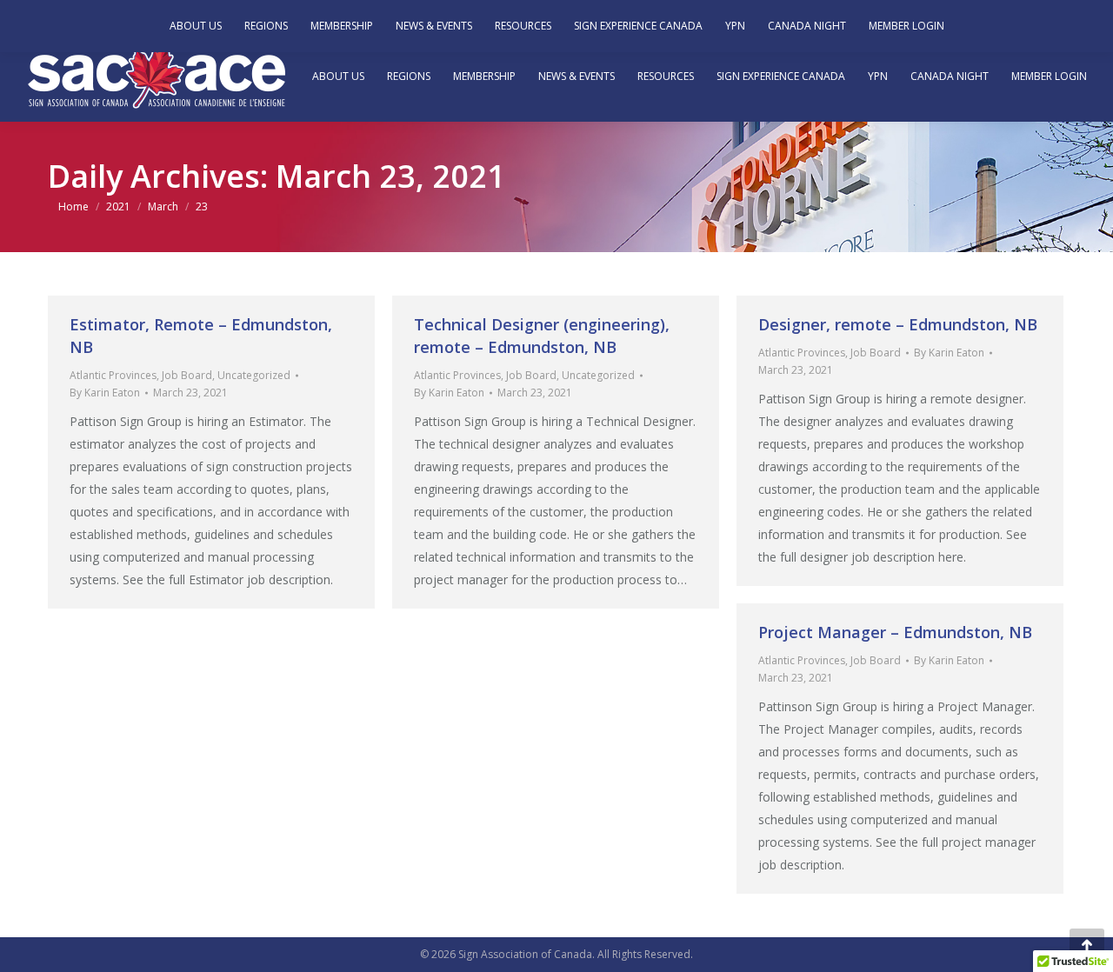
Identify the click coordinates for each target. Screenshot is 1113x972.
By (105, 392)
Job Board (187, 375)
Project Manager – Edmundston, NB (895, 632)
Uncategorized (253, 375)
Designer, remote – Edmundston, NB (897, 324)
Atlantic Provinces (113, 375)
